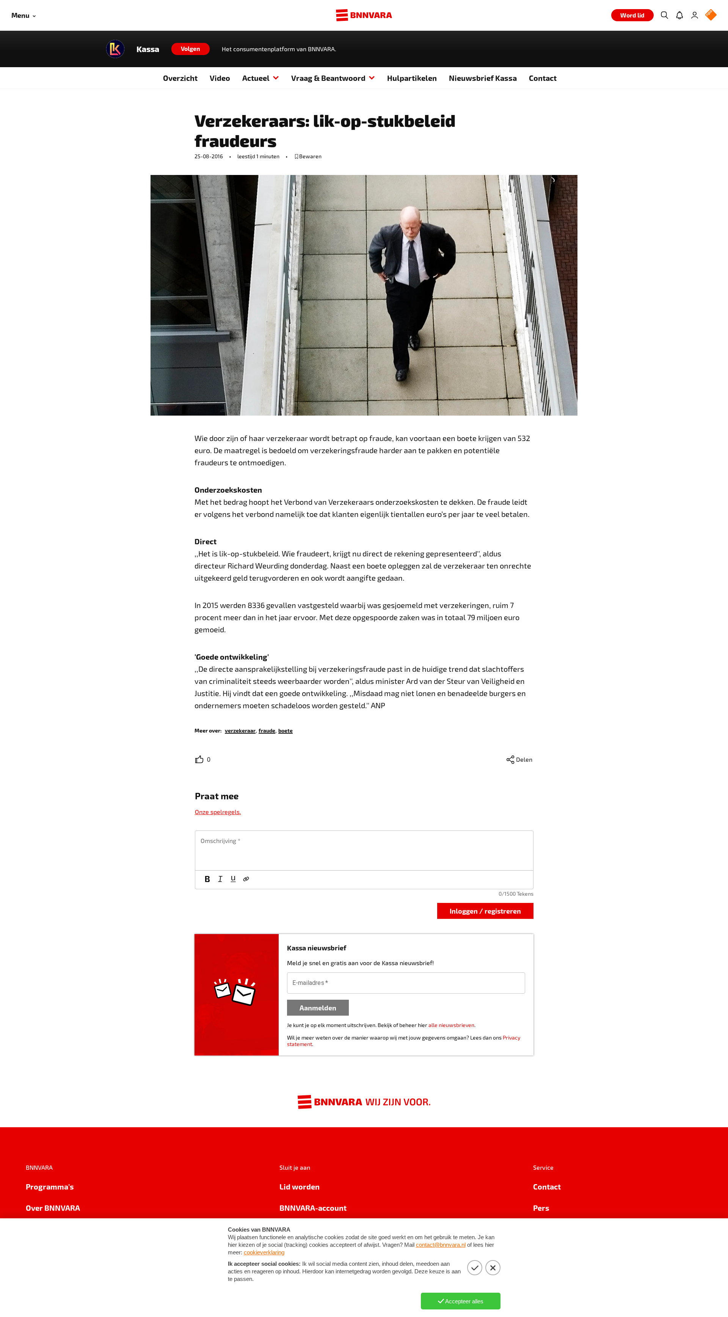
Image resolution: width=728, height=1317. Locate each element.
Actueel (256, 77)
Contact (543, 77)
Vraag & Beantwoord (328, 77)
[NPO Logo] (711, 15)
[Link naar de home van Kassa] (115, 49)
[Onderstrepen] (233, 880)
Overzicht (180, 77)
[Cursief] (220, 880)
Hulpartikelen (412, 77)
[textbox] (364, 850)
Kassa (147, 49)
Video (220, 77)
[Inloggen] (694, 15)
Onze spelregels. (218, 811)
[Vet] (207, 880)
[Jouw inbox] (679, 15)
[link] (240, 730)
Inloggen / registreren (485, 911)
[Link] (246, 880)
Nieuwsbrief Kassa (483, 77)
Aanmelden (318, 1007)
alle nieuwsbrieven (451, 1025)
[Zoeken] (664, 15)
